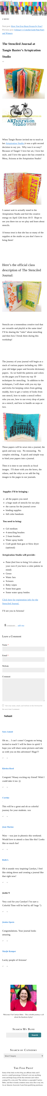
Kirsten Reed (8, 768)
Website (5, 666)
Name (5, 644)
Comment (6, 676)
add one (21, 625)
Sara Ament (7, 731)
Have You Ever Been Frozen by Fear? (26, 26)
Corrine (5, 797)
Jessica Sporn (8, 921)
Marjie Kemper (9, 951)
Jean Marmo (8, 826)
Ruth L (5, 859)
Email (5, 655)
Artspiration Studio (15, 143)
